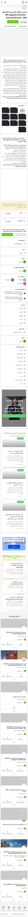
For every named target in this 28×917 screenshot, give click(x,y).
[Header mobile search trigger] (2, 2)
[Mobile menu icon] (26, 2)
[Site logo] (22, 2)
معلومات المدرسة (23, 26)
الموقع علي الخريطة (7, 234)
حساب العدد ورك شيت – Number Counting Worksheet (16, 565)
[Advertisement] (14, 42)
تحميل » (21, 576)
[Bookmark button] (14, 648)
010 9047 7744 (18, 243)
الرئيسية (24, 910)
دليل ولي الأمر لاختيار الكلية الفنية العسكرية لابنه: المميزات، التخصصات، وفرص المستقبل (14, 517)
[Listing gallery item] (22, 110)
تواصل (3, 909)
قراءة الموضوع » (20, 464)
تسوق (8, 910)
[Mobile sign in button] (5, 2)
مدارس (19, 910)
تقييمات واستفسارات (10, 26)
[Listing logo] (24, 7)
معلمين (14, 910)
